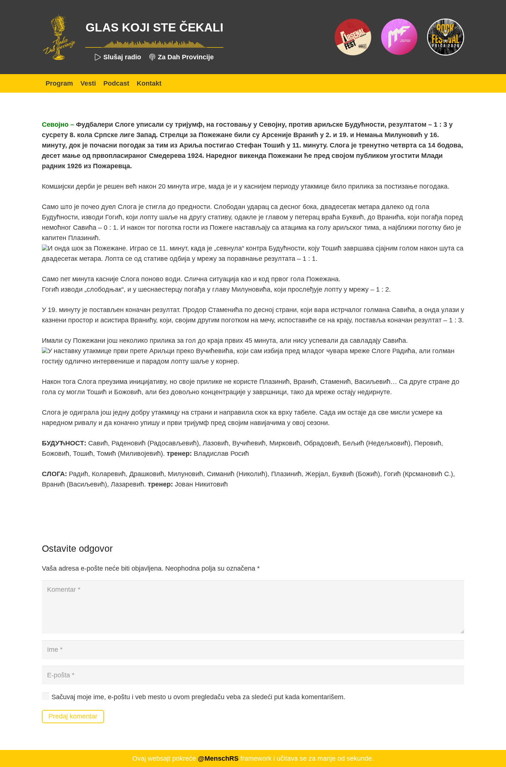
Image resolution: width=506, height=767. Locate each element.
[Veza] (59, 37)
